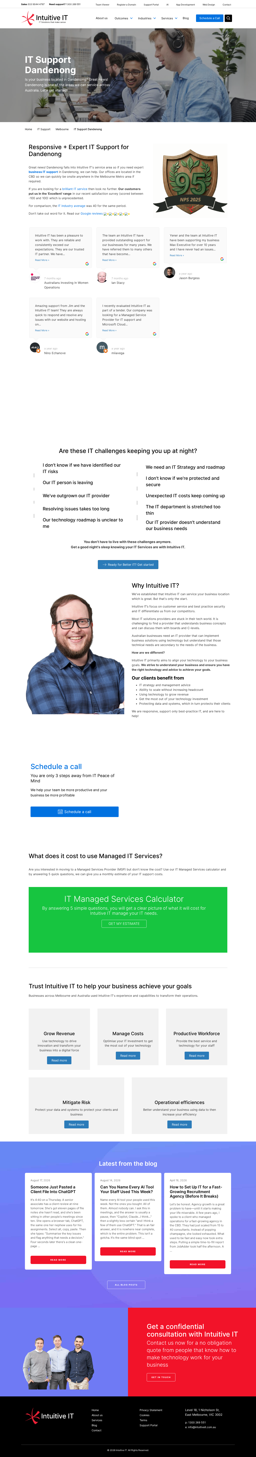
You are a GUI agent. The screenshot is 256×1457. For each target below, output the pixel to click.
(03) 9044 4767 (36, 4)
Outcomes (121, 18)
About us (102, 18)
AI (167, 4)
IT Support (43, 129)
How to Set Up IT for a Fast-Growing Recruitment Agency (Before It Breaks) (196, 1191)
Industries (144, 18)
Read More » (42, 260)
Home (28, 129)
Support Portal (151, 4)
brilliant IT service (74, 189)
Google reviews (92, 213)
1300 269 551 (73, 4)
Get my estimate (124, 924)
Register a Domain (126, 4)
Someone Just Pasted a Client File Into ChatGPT (53, 1189)
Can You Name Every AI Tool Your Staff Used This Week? (127, 1189)
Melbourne (62, 129)
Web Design (209, 4)
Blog (186, 18)
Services (167, 18)
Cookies (144, 1415)
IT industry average (71, 206)
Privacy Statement (151, 1410)
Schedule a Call (209, 18)
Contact (227, 4)
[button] (131, 18)
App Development (185, 4)
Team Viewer (102, 4)
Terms (143, 1420)
